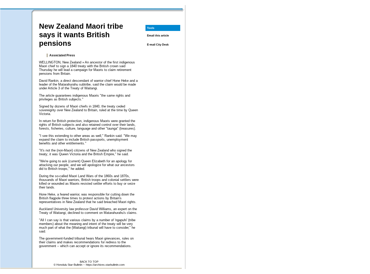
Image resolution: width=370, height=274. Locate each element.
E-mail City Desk (158, 44)
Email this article (158, 35)
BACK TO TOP (89, 261)
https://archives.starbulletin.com (105, 264)
